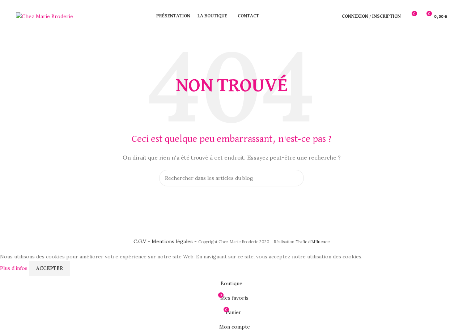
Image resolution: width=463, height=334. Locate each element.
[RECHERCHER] (295, 178)
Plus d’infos (14, 268)
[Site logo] (44, 16)
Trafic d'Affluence (313, 241)
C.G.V (139, 241)
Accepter (49, 268)
